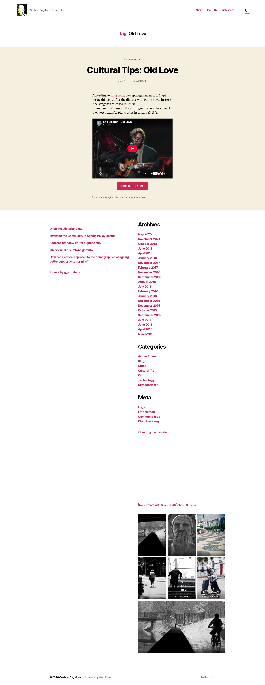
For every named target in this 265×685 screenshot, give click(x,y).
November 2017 (149, 262)
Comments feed (149, 416)
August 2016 (147, 282)
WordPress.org (148, 421)
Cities (142, 366)
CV (216, 10)
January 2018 (147, 258)
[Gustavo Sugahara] (181, 463)
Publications (227, 10)
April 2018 (145, 253)
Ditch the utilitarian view (66, 228)
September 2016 (149, 277)
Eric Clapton (116, 197)
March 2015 (146, 334)
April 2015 (145, 329)
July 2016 (145, 286)
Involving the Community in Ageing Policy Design (82, 236)
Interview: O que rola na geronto (71, 250)
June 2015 (145, 324)
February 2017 (148, 267)
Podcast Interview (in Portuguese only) (76, 243)
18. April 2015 (140, 81)
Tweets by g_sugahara (65, 272)
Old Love (128, 197)
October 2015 (147, 310)
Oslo (141, 375)
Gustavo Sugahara (70, 677)
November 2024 (149, 239)
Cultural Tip (132, 59)
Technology (146, 380)
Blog (208, 10)
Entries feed (146, 412)
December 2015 (149, 301)
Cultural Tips (102, 197)
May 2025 (145, 234)
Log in (142, 407)
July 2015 (145, 320)
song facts (117, 95)
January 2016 (147, 296)
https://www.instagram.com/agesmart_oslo (167, 505)
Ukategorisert (148, 385)
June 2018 (145, 248)
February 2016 (148, 291)
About (198, 10)
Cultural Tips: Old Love (132, 70)
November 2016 (149, 272)
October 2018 (147, 243)
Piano (137, 197)
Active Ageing (148, 356)
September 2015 (149, 315)
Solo (143, 197)
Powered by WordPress (98, 677)
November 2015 (149, 305)
